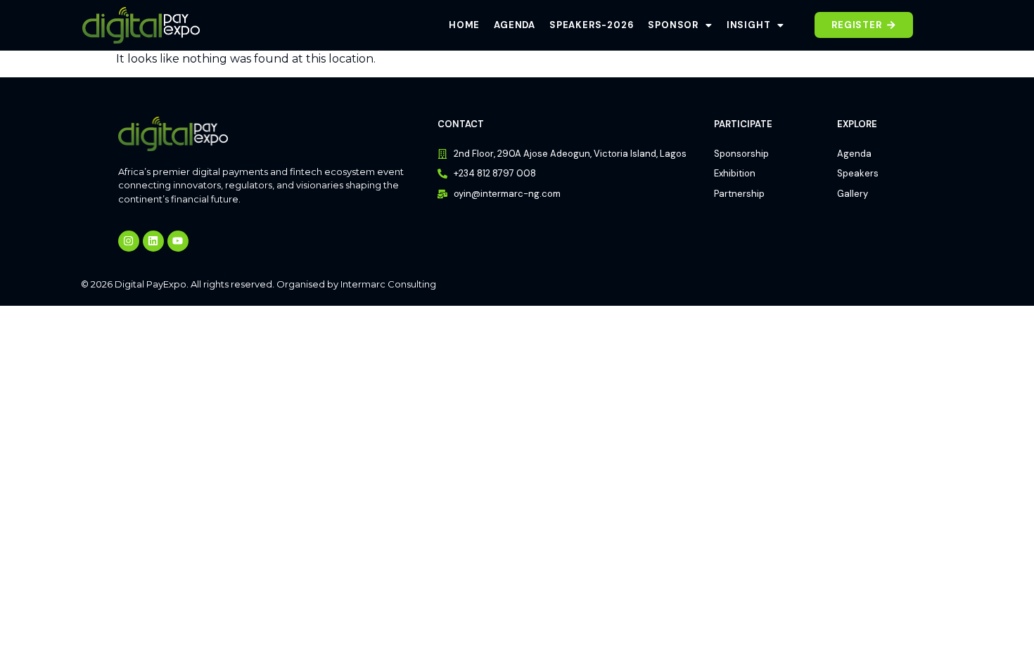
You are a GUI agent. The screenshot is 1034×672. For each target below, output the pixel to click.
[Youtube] (178, 241)
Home (464, 25)
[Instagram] (128, 241)
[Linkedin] (153, 241)
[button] (680, 25)
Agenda (514, 25)
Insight (749, 25)
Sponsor (673, 25)
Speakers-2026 (591, 25)
